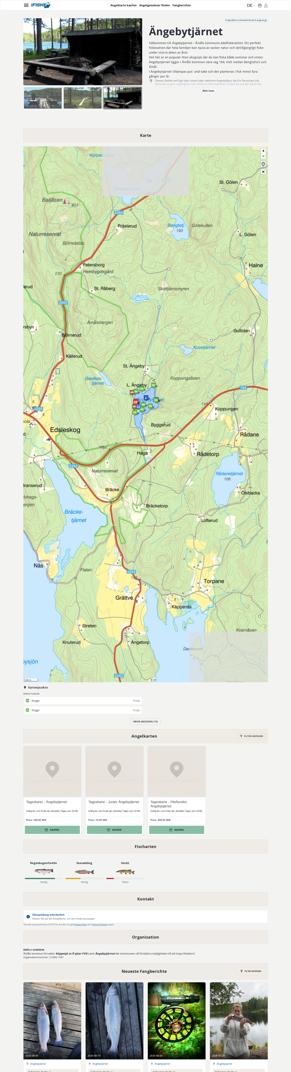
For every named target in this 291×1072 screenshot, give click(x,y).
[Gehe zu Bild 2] (83, 98)
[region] (82, 51)
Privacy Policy (80, 924)
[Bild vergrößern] (82, 51)
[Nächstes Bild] (136, 51)
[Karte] (145, 135)
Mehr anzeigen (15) (145, 721)
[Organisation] (145, 937)
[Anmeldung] (266, 6)
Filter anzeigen (253, 736)
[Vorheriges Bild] (29, 51)
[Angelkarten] (145, 736)
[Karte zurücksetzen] (263, 164)
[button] (134, 407)
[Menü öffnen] (26, 5)
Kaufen (54, 829)
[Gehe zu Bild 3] (123, 98)
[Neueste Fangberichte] (145, 971)
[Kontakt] (145, 899)
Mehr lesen (208, 91)
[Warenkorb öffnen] (260, 5)
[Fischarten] (145, 846)
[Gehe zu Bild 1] (43, 98)
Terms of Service (100, 924)
